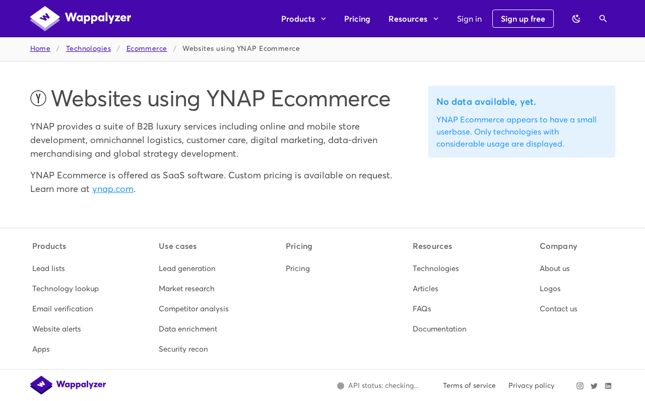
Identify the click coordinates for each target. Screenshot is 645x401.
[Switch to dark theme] (576, 19)
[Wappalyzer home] (80, 18)
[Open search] (603, 19)
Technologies (88, 48)
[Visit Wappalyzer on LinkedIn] (608, 386)
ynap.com (113, 188)
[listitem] (69, 268)
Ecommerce (146, 48)
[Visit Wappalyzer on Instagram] (580, 386)
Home (40, 48)
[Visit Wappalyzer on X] (594, 386)
